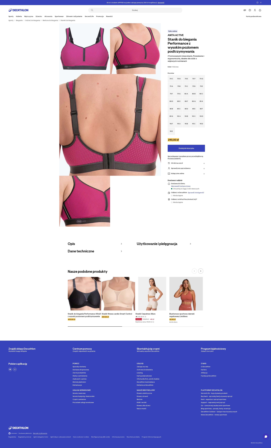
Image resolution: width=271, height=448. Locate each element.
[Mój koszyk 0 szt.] (260, 10)
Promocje (100, 16)
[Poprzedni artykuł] (194, 271)
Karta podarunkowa (253, 16)
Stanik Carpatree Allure (145, 314)
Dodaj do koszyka (186, 148)
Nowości (109, 16)
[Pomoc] (249, 10)
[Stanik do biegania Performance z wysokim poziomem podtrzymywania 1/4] (135, 48)
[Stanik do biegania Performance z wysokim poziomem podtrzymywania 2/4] (84, 48)
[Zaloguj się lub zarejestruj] (254, 10)
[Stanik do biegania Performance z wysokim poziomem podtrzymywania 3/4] (110, 125)
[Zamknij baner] (261, 2)
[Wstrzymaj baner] (257, 2)
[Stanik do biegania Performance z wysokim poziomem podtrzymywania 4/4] (84, 201)
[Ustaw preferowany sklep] (244, 10)
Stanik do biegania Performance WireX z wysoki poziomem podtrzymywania (84, 315)
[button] (153, 322)
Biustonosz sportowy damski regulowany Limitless (182, 315)
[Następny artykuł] (200, 271)
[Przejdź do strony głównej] (18, 10)
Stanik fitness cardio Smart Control (117, 314)
